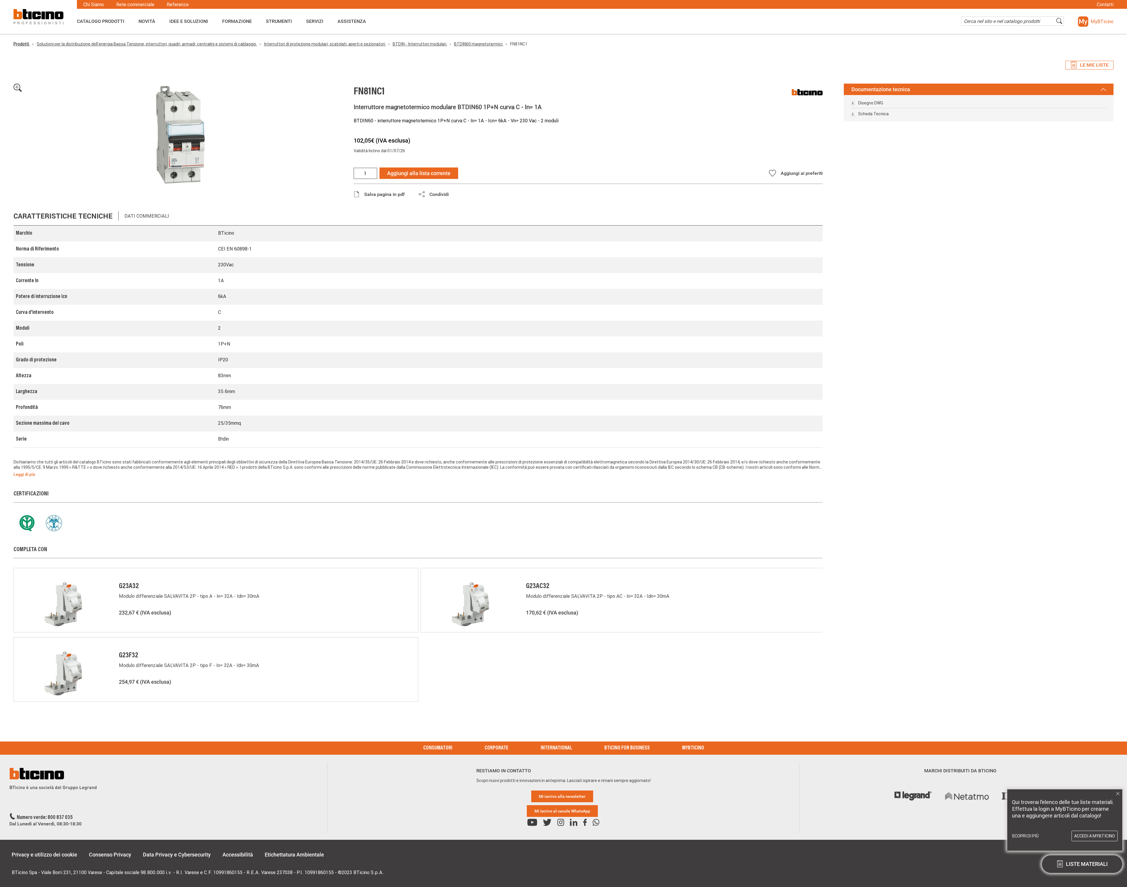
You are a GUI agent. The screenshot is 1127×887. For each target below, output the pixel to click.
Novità (147, 21)
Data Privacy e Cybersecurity (177, 855)
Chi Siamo (93, 4)
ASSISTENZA (352, 21)
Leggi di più (24, 474)
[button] (1095, 21)
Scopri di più (1025, 836)
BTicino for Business (627, 748)
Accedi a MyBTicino (1094, 836)
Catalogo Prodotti (100, 21)
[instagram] (560, 823)
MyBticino (693, 748)
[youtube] (532, 823)
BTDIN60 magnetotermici (478, 44)
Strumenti (279, 21)
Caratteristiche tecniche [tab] (63, 216)
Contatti (1105, 4)
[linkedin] (573, 823)
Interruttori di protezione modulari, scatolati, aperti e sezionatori (325, 44)
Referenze (178, 4)
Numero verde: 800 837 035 (45, 817)
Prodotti (22, 44)
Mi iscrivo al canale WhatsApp (562, 811)
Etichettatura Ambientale (294, 855)
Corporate (496, 748)
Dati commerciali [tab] (146, 216)
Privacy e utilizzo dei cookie (44, 855)
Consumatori (437, 748)
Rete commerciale (135, 4)
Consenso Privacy (110, 855)
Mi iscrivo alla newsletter (562, 796)
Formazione (237, 21)
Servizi (314, 21)
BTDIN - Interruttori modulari (420, 44)
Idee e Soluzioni (188, 21)
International (556, 748)
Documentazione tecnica (880, 89)
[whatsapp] (596, 823)
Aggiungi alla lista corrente (419, 173)
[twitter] (547, 823)
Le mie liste (1094, 65)
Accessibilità (237, 855)
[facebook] (585, 823)
